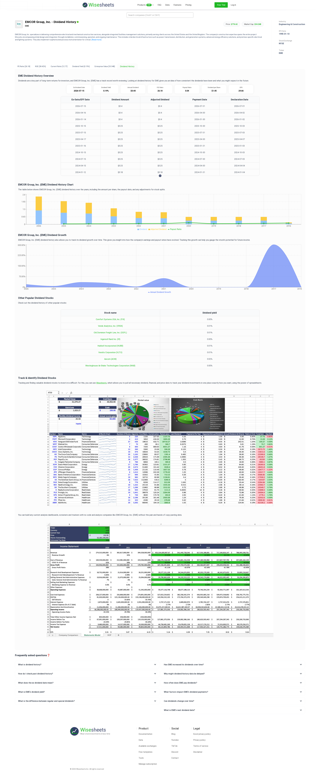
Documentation (145, 734)
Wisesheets (101, 383)
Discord (174, 752)
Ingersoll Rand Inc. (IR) (110, 339)
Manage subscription (148, 764)
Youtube (175, 740)
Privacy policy (199, 740)
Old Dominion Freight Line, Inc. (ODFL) (110, 332)
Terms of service (200, 746)
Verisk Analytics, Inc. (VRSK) (110, 326)
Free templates (145, 752)
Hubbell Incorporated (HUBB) (110, 346)
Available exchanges (147, 746)
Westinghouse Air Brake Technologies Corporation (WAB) (110, 365)
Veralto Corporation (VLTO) (110, 352)
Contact (175, 758)
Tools (141, 758)
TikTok (174, 746)
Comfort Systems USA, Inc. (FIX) (110, 319)
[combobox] (160, 15)
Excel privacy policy (202, 734)
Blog (173, 734)
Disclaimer (197, 752)
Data (141, 740)
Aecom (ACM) (110, 359)
